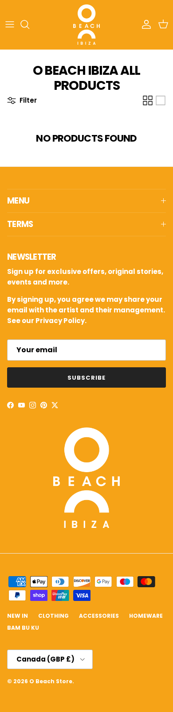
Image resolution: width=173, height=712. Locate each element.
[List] (160, 100)
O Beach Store (50, 681)
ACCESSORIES (99, 616)
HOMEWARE (146, 616)
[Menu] (10, 24)
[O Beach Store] (86, 24)
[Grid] (147, 100)
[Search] (29, 24)
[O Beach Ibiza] (86, 525)
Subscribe (86, 377)
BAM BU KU (23, 627)
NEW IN (17, 616)
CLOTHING (53, 616)
